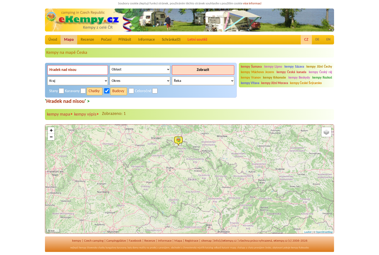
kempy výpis (86, 114)
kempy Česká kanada (291, 72)
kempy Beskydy (299, 77)
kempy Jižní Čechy (319, 67)
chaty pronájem (256, 247)
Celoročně (143, 91)
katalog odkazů (213, 247)
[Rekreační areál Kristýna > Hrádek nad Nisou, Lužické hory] (179, 140)
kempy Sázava (294, 67)
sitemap (206, 241)
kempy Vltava (250, 83)
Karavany (72, 91)
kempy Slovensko (88, 247)
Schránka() (171, 40)
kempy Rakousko (300, 247)
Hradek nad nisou (65, 101)
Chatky (94, 91)
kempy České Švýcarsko (306, 83)
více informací (252, 3)
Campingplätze (116, 241)
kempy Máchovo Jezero (257, 72)
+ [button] (51, 130)
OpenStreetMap (324, 232)
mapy (233, 247)
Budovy (118, 91)
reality (142, 247)
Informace (146, 40)
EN (328, 39)
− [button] (51, 137)
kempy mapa (60, 114)
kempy (76, 241)
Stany (53, 91)
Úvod (52, 40)
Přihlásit (124, 40)
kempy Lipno (273, 67)
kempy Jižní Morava (274, 83)
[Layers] (326, 132)
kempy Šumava (251, 67)
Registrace (191, 241)
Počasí (106, 40)
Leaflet (307, 232)
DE (317, 39)
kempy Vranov (251, 77)
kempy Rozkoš (322, 77)
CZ (306, 40)
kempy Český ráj (320, 72)
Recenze (87, 40)
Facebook (135, 241)
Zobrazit (203, 70)
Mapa (69, 40)
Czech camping (94, 241)
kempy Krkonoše (274, 77)
